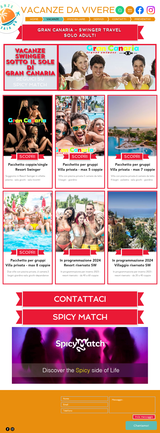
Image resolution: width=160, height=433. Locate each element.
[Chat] (119, 10)
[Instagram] (12, 429)
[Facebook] (8, 429)
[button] (27, 156)
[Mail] (129, 10)
